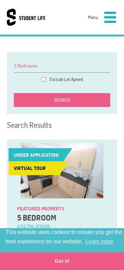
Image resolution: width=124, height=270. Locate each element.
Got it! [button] (62, 261)
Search (62, 100)
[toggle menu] (109, 16)
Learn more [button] (99, 241)
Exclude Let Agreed (66, 79)
